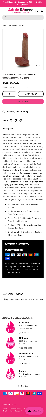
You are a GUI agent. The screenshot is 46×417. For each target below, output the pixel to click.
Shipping (5, 87)
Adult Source (12, 405)
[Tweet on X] (10, 120)
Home (4, 25)
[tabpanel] (23, 184)
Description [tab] (7, 128)
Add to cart (31, 94)
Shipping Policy (7, 411)
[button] (42, 11)
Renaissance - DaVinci (16, 25)
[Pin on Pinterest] (20, 120)
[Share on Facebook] (15, 120)
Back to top (23, 386)
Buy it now (23, 101)
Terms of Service (15, 409)
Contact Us (18, 411)
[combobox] (23, 17)
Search (4, 409)
